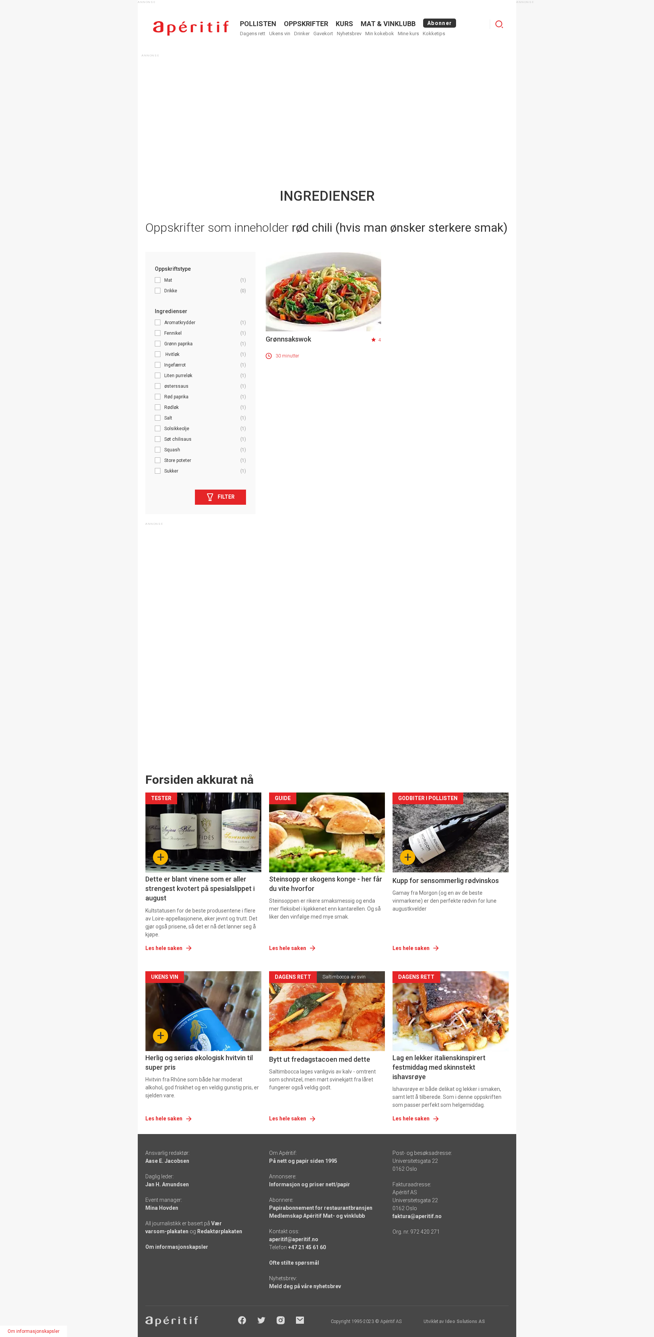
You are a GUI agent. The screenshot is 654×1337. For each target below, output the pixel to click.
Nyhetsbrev (349, 33)
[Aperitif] (191, 28)
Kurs (344, 24)
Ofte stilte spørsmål (294, 1263)
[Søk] (499, 24)
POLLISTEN (258, 24)
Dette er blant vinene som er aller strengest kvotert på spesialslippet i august (200, 888)
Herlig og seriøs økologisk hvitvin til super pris (199, 1062)
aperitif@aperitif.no (293, 1239)
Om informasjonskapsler (176, 1247)
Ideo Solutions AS (465, 1321)
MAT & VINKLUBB (388, 24)
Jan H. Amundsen (167, 1184)
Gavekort (323, 33)
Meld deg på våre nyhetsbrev (305, 1286)
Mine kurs (408, 33)
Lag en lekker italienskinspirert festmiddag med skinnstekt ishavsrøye (439, 1067)
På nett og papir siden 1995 (303, 1161)
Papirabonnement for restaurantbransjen (320, 1208)
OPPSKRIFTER (306, 24)
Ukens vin (279, 33)
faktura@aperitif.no (417, 1216)
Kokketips (434, 33)
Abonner (439, 23)
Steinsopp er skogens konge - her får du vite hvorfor (325, 883)
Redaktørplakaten (219, 1231)
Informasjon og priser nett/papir (309, 1184)
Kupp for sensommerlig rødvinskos (445, 881)
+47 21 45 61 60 (307, 1247)
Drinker (302, 33)
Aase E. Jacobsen (167, 1161)
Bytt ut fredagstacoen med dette (319, 1059)
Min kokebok (379, 33)
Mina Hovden (161, 1208)
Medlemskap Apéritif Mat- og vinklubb (317, 1216)
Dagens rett (252, 33)
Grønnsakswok (288, 339)
